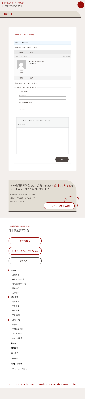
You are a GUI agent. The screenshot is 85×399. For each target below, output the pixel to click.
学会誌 (14, 324)
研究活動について (19, 284)
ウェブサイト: (23, 109)
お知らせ (15, 275)
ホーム (13, 270)
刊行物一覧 (15, 320)
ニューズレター (18, 338)
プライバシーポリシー (20, 369)
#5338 (68, 56)
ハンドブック (17, 333)
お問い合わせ (16, 363)
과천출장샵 (32, 63)
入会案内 (15, 292)
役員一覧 (15, 310)
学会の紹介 (16, 288)
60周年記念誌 (17, 329)
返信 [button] (64, 56)
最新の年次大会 (18, 279)
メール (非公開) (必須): (26, 102)
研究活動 (14, 347)
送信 (62, 159)
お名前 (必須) (23, 95)
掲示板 (13, 343)
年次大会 (14, 353)
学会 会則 (16, 315)
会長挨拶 (15, 301)
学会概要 (14, 297)
